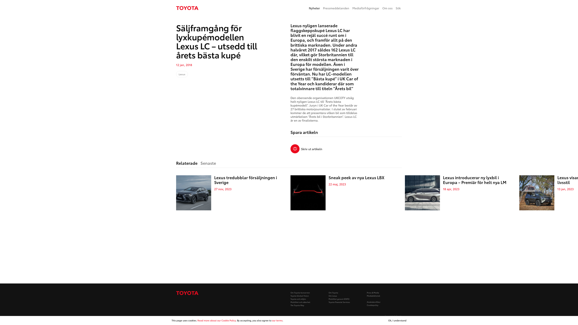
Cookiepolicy (372, 305)
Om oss (387, 8)
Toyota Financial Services (339, 302)
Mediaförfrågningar (365, 8)
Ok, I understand (397, 320)
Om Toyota (333, 292)
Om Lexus (333, 295)
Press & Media (373, 292)
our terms (277, 320)
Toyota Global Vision (300, 295)
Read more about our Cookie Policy (216, 320)
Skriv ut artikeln (311, 149)
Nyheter (314, 8)
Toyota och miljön (298, 299)
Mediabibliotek (373, 295)
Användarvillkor (374, 302)
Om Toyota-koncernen (300, 292)
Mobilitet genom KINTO (339, 299)
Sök (398, 8)
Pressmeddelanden (336, 8)
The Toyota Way (297, 305)
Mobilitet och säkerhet (300, 302)
